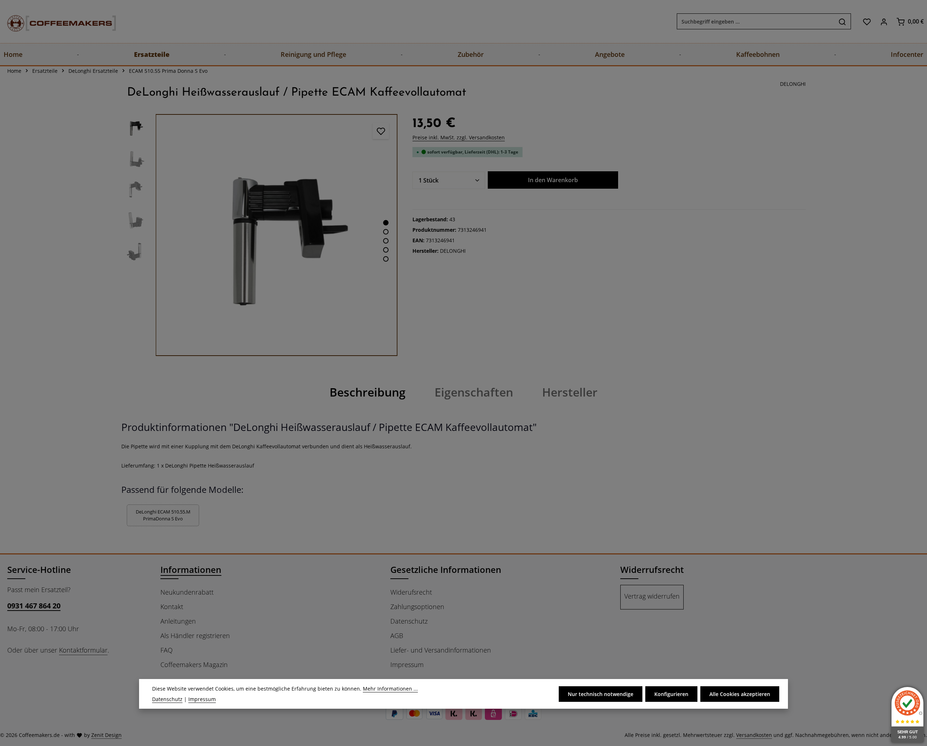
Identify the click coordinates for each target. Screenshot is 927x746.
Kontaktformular (83, 650)
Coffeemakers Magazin (194, 664)
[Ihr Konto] (884, 21)
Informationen (190, 569)
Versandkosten (754, 735)
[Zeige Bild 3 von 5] (386, 241)
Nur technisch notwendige (600, 694)
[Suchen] (842, 22)
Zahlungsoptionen (417, 606)
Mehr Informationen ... (390, 688)
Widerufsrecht (411, 592)
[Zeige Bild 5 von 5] (386, 259)
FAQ (166, 650)
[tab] (367, 392)
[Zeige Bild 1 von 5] (386, 223)
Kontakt (171, 606)
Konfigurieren (671, 694)
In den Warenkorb (553, 180)
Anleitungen (178, 621)
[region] (259, 235)
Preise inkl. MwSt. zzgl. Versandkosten (458, 137)
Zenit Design (106, 735)
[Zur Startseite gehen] (54, 21)
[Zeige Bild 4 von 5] (386, 250)
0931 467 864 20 (33, 606)
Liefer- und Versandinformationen (440, 650)
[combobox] (755, 22)
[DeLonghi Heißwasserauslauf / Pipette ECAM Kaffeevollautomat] (276, 235)
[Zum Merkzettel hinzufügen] (381, 131)
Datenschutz (409, 621)
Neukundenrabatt (187, 592)
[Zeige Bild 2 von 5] (386, 232)
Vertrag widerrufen (652, 596)
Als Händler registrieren (195, 635)
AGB (396, 635)
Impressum (407, 664)
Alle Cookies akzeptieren (739, 694)
